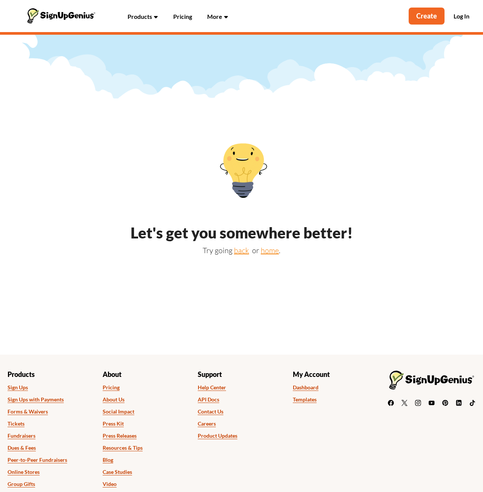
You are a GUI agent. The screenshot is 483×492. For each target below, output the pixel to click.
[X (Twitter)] (404, 403)
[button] (143, 16)
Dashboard (305, 387)
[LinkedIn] (459, 403)
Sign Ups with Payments (36, 400)
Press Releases (120, 436)
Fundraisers (21, 436)
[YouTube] (432, 403)
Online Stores (24, 472)
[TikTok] (472, 403)
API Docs (208, 400)
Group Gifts (21, 484)
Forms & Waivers (28, 412)
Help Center (212, 387)
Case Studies (117, 472)
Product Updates (217, 436)
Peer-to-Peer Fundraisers (37, 460)
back (241, 250)
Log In (461, 16)
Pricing (182, 16)
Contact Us (210, 412)
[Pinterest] (445, 403)
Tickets (16, 424)
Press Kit (113, 424)
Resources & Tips (123, 448)
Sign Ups (18, 387)
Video (110, 484)
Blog (108, 460)
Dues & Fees (22, 448)
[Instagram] (418, 403)
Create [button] (426, 16)
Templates (305, 400)
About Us (114, 400)
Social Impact (118, 412)
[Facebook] (391, 403)
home (270, 250)
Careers (207, 424)
